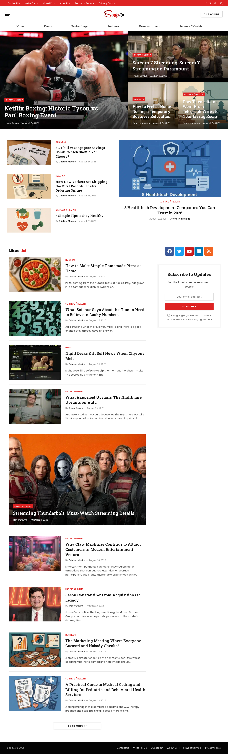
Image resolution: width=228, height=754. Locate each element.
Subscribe (211, 14)
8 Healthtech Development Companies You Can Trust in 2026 (169, 210)
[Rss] (208, 251)
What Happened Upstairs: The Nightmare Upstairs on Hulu (103, 400)
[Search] (221, 3)
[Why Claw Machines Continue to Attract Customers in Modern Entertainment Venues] (35, 553)
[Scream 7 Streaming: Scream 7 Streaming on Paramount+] (178, 56)
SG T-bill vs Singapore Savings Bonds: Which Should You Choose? (80, 152)
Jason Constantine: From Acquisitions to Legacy (103, 597)
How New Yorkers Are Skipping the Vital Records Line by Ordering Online (81, 186)
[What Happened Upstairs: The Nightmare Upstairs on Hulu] (35, 406)
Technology (79, 26)
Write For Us (31, 3)
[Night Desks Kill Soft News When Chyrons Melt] (35, 362)
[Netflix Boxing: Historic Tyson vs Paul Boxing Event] (64, 80)
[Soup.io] (114, 14)
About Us (65, 3)
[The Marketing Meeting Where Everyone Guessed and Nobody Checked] (35, 649)
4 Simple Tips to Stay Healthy (79, 215)
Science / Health (191, 26)
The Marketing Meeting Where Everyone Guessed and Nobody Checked (103, 643)
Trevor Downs (11, 123)
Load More (75, 726)
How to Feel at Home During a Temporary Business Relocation (152, 111)
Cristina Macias (141, 123)
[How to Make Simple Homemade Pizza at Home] (35, 274)
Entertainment (149, 26)
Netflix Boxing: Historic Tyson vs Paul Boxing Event (51, 112)
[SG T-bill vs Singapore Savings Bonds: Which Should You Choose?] (29, 152)
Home (20, 26)
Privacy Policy (107, 3)
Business (113, 26)
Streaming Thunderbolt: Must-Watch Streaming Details (73, 513)
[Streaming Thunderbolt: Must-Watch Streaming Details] (77, 479)
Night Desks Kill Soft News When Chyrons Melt (104, 356)
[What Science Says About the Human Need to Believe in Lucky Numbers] (35, 318)
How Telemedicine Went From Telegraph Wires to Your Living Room (200, 109)
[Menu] (7, 14)
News (48, 26)
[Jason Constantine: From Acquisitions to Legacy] (35, 604)
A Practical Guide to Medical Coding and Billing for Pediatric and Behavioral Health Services (105, 689)
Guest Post (49, 3)
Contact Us (14, 3)
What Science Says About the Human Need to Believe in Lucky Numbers (104, 312)
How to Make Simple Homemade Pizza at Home (103, 268)
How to (60, 176)
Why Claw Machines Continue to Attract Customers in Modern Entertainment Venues (103, 549)
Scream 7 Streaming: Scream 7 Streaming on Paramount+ (166, 66)
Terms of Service (84, 3)
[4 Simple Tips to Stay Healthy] (29, 220)
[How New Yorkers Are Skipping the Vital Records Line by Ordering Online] (29, 186)
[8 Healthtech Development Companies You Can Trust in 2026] (170, 168)
